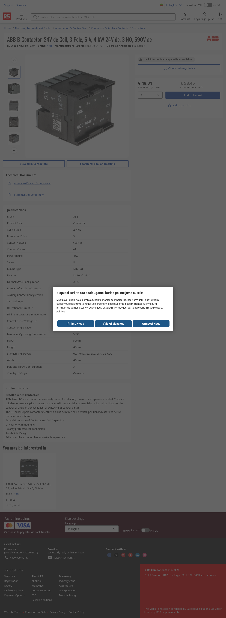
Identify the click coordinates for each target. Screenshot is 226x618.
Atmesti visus (151, 323)
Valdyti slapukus (113, 323)
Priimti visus (75, 323)
